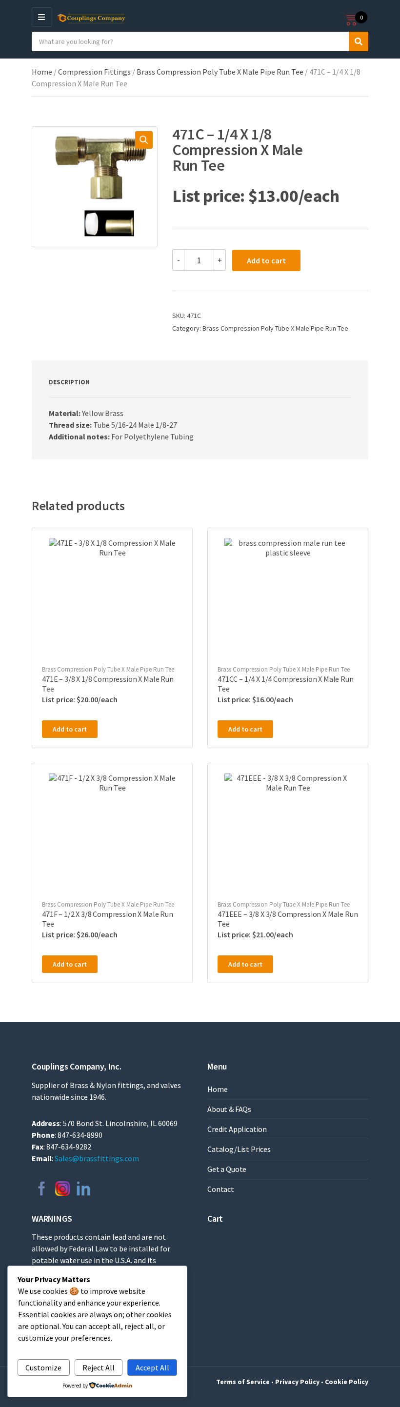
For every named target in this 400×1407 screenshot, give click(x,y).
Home (42, 72)
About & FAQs (229, 1109)
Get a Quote (226, 1169)
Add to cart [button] (70, 729)
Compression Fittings (94, 72)
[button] (144, 140)
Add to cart (266, 260)
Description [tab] (69, 382)
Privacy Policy (297, 1381)
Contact (220, 1189)
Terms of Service (243, 1381)
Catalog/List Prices (239, 1149)
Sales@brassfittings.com (97, 1158)
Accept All (152, 1367)
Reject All (98, 1367)
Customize (43, 1367)
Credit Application (237, 1129)
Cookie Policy (346, 1381)
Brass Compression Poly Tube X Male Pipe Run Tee (220, 72)
